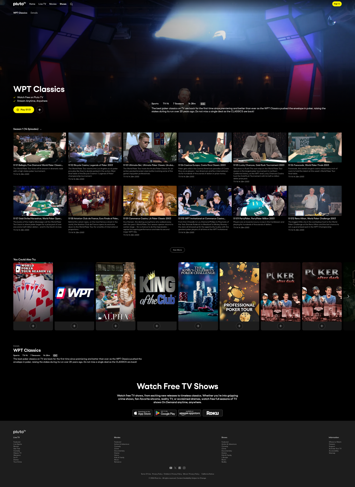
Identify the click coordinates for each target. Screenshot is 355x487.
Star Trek (16, 449)
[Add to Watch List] (39, 109)
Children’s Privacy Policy (173, 474)
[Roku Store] (213, 413)
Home (32, 4)
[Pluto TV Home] (19, 4)
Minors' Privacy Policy (191, 474)
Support (332, 446)
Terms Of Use (146, 474)
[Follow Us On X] (175, 467)
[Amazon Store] (189, 413)
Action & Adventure (121, 444)
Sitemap (332, 453)
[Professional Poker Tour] (239, 296)
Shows (63, 4)
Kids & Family (119, 457)
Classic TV (17, 453)
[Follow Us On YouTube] (170, 467)
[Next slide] (348, 296)
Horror (116, 455)
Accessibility (333, 451)
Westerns (17, 455)
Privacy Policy (157, 474)
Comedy (16, 451)
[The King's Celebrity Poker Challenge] (198, 296)
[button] (28, 129)
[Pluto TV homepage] (19, 432)
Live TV (42, 4)
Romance (117, 462)
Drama (15, 460)
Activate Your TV (335, 449)
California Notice (207, 474)
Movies (52, 4)
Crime (116, 449)
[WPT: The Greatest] (74, 296)
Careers (332, 444)
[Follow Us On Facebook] (179, 467)
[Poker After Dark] (281, 296)
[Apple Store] (142, 413)
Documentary (119, 451)
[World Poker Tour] (33, 296)
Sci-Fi (15, 457)
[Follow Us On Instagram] (184, 467)
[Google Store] (165, 413)
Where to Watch (335, 442)
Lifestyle (225, 457)
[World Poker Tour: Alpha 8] (115, 296)
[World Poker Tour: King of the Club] (157, 296)
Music (116, 460)
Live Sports (17, 444)
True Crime (17, 462)
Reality (224, 462)
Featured (16, 442)
